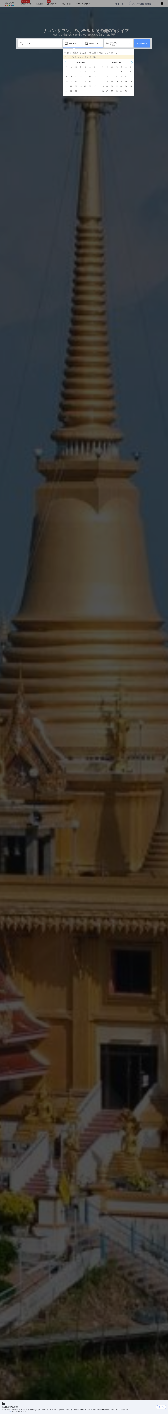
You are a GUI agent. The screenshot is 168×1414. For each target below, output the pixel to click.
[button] (65, 62)
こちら (9, 1411)
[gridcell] (71, 71)
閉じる (161, 1407)
